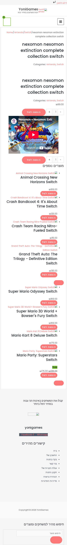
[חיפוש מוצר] (39, 533)
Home (10, 32)
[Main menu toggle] (60, 21)
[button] (52, 21)
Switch (27, 32)
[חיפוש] (56, 540)
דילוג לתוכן (61, 3)
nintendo (18, 32)
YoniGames (28, 9)
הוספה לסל (34, 112)
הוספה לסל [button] (49, 193)
